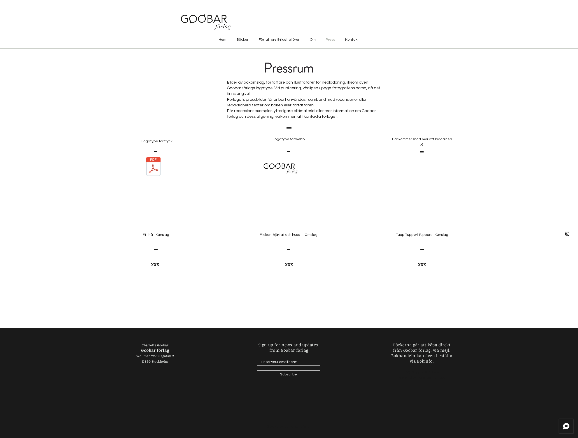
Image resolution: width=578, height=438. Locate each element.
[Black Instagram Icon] (567, 234)
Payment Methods (431, 377)
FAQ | (408, 372)
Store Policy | (408, 377)
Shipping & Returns (426, 372)
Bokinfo (425, 361)
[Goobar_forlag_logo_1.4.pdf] (153, 167)
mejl (444, 350)
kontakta (313, 116)
